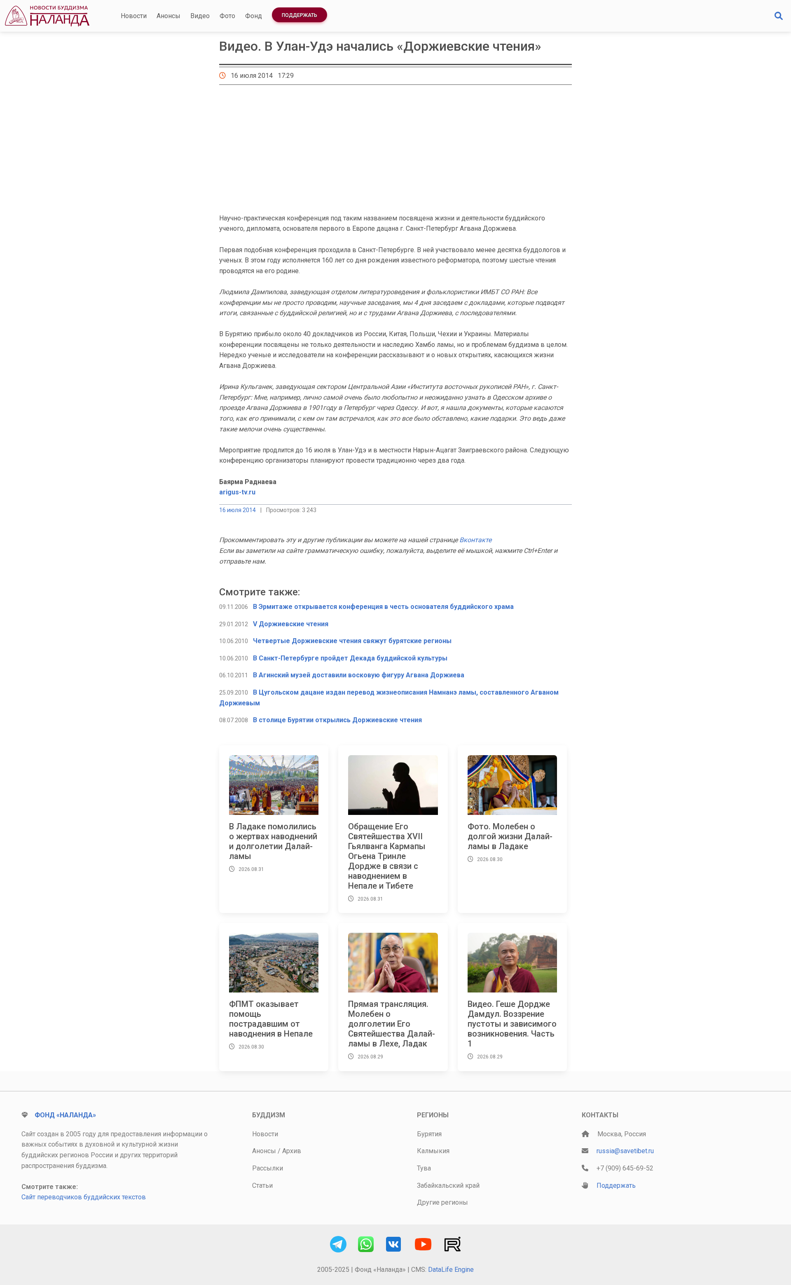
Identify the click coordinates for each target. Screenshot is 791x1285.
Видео (200, 16)
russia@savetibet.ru (625, 1151)
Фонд (253, 16)
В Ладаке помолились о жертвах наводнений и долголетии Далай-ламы (273, 841)
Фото (227, 16)
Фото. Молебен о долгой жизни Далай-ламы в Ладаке (510, 836)
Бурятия (429, 1134)
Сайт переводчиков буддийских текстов (83, 1197)
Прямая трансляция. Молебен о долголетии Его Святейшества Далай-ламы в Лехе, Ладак (391, 1024)
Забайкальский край (448, 1185)
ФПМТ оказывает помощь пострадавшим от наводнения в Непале (271, 1019)
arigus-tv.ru (237, 492)
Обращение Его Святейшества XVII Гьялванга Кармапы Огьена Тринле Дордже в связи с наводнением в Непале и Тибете (387, 856)
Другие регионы (442, 1202)
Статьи (262, 1185)
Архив (291, 1151)
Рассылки (267, 1168)
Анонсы (168, 16)
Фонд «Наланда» (65, 1115)
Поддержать (299, 15)
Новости (134, 16)
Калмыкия (433, 1151)
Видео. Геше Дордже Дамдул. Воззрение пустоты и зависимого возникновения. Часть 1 (512, 1024)
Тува (424, 1168)
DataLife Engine (451, 1269)
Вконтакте (475, 540)
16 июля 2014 (237, 510)
